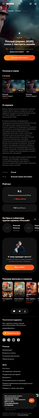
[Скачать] (25, 311)
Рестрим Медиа (23, 415)
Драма (20, 176)
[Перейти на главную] (17, 4)
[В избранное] (14, 311)
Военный (14, 176)
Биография (28, 176)
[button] (3, 4)
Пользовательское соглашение (11, 404)
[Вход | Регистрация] (35, 4)
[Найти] (30, 4)
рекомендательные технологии (11, 398)
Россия (13, 172)
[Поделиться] (19, 311)
